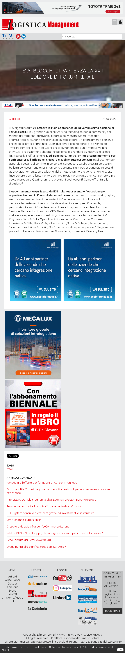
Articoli (15, 119)
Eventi (12, 590)
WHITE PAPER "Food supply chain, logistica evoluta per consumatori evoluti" (55, 533)
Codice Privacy (92, 634)
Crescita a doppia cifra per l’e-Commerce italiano (38, 526)
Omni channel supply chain (24, 520)
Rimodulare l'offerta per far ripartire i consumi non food (42, 482)
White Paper (12, 580)
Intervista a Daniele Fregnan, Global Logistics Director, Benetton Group (51, 499)
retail (10, 469)
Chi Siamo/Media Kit (12, 599)
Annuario (12, 587)
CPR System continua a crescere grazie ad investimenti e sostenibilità (50, 513)
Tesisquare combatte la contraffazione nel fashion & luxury (44, 506)
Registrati (112, 610)
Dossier (12, 583)
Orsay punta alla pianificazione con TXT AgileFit (37, 546)
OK (120, 649)
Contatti (12, 594)
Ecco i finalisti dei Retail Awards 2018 (29, 540)
